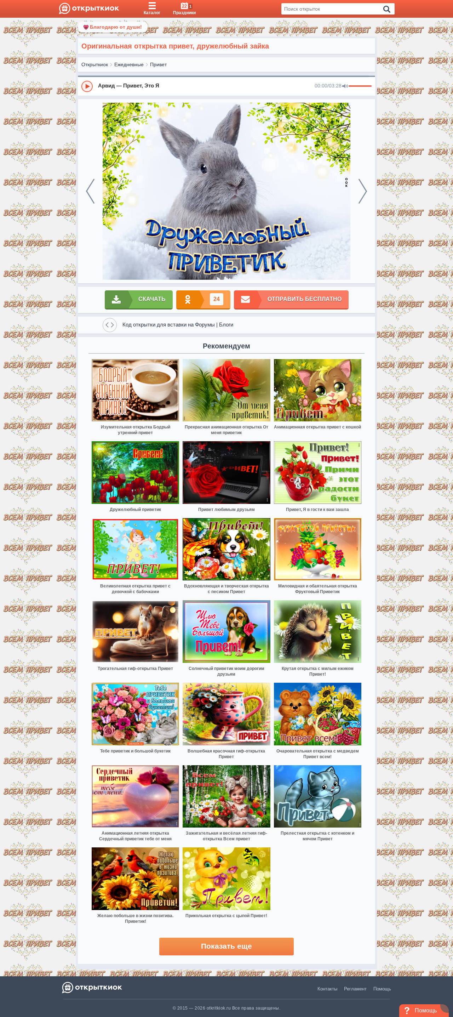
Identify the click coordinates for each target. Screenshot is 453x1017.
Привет (158, 64)
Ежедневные (129, 64)
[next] (362, 191)
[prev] (90, 191)
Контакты (327, 989)
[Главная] (89, 9)
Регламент (355, 989)
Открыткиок (94, 64)
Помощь (382, 989)
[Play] (87, 86)
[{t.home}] (92, 987)
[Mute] (345, 86)
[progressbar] (360, 86)
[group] (226, 86)
